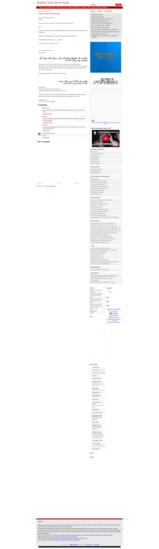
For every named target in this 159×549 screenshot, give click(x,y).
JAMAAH (99, 11)
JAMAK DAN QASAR (95, 300)
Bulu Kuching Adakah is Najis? (99, 33)
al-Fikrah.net (95, 375)
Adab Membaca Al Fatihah (98, 254)
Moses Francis (73, 544)
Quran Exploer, (55, 540)
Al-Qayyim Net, (85, 535)
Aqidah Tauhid (59, 7)
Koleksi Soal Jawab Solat (53, 2)
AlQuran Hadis (51, 7)
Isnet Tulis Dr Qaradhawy (71, 536)
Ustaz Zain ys (94, 151)
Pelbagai (99, 7)
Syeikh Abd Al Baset (96, 194)
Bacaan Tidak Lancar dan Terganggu (101, 25)
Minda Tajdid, (70, 535)
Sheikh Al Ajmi (95, 178)
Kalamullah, (59, 538)
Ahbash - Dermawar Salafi (98, 373)
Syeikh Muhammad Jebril (97, 190)
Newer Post (40, 182)
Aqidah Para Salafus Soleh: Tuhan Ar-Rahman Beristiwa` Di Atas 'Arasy (98, 384)
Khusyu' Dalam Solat (96, 255)
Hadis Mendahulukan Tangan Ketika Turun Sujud (103, 250)
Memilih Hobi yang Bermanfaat (96, 419)
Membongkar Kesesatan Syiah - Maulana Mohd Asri (104, 232)
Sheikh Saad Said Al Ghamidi (98, 180)
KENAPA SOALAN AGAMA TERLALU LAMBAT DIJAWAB (104, 36)
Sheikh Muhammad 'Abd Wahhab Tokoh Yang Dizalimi (105, 217)
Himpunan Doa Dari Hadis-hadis (99, 203)
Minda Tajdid (95, 422)
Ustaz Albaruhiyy (95, 163)
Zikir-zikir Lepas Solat (97, 205)
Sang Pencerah (101, 369)
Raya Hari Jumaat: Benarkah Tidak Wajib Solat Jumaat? (106, 31)
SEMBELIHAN (93, 311)
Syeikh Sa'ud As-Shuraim (97, 192)
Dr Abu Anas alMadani (97, 153)
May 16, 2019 (46, 137)
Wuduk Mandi (76, 7)
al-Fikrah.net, (56, 535)
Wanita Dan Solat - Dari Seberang (99, 259)
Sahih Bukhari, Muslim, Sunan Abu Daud (70, 540)
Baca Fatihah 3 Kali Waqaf (50, 13)
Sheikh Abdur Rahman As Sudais (99, 182)
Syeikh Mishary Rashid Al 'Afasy (99, 188)
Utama (40, 7)
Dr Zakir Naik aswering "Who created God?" (102, 278)
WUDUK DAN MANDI (95, 295)
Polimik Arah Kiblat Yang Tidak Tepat (100, 248)
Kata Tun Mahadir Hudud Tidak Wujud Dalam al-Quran (98, 445)
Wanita (89, 7)
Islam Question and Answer (96, 403)
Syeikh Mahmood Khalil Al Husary (100, 186)
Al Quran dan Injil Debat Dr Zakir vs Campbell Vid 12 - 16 (105, 227)
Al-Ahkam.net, (63, 535)
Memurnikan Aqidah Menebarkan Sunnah (97, 416)
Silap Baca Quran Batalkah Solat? (100, 21)
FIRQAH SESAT (96, 392)
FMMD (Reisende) (96, 395)
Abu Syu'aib (95, 370)
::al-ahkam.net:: (96, 367)
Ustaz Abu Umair (95, 161)
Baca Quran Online (96, 171)
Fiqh (65, 7)
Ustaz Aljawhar (95, 159)
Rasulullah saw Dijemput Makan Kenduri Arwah (103, 238)
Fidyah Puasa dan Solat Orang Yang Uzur (102, 23)
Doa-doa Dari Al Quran (97, 201)
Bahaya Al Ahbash (96, 381)
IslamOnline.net (96, 409)
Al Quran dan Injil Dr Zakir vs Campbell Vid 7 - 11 (103, 225)
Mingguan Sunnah (96, 425)
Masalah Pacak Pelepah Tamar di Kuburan (101, 236)
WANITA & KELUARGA (95, 290)
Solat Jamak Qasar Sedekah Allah (99, 211)
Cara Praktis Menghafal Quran (98, 215)
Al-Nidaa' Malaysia (96, 378)
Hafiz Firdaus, (77, 535)
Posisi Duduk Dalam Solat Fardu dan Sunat (102, 19)
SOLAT (92, 11)
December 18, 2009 (47, 113)
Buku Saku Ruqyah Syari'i (98, 213)
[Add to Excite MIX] (113, 317)
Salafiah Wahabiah (96, 432)
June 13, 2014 (46, 130)
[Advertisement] (105, 105)
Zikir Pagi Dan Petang (96, 207)
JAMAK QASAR (109, 11)
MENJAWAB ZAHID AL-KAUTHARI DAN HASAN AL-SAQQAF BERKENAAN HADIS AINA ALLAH (98, 435)
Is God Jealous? (95, 280)
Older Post (77, 182)
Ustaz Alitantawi (95, 157)
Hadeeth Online (95, 172)
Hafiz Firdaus (95, 399)
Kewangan (104, 7)
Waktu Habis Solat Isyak (98, 16)
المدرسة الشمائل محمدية (47, 133)
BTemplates (96, 544)
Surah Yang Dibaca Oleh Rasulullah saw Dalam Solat (105, 29)
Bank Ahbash (95, 388)
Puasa (45, 7)
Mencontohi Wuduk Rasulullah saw (100, 209)
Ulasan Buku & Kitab (97, 440)
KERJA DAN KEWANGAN (96, 305)
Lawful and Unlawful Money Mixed (98, 406)
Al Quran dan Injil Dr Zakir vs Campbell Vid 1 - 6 (103, 223)
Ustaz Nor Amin (96, 443)
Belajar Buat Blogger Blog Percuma (100, 269)
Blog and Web (89, 544)
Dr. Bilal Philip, (66, 538)
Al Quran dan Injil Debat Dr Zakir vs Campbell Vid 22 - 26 (105, 230)
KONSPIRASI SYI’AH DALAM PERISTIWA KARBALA (97, 428)
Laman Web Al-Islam (97, 412)
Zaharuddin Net (96, 448)
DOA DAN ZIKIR (94, 307)
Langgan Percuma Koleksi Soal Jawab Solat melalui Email (107, 123)
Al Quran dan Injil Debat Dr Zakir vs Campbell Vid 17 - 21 (105, 228)
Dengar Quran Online (96, 169)
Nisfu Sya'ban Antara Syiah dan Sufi (100, 234)
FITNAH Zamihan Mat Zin (98, 389)
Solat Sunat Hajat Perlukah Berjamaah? (101, 263)
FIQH (91, 302)
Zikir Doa (70, 7)
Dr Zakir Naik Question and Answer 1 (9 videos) (103, 282)
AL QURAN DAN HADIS (96, 293)
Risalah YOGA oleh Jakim (97, 257)
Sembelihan (83, 7)
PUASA (91, 309)
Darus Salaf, (56, 536)
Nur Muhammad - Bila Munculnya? (100, 242)
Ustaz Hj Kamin (95, 155)
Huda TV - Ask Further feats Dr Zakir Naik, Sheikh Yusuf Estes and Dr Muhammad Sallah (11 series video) (105, 276)
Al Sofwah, (62, 536)
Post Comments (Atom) (50, 186)
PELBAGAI (92, 292)
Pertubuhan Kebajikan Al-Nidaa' (104, 535)
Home (58, 182)
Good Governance (96, 396)
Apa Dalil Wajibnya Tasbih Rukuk (100, 27)
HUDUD (92, 312)
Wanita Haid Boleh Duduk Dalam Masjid (101, 240)
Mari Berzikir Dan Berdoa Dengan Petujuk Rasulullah (104, 261)
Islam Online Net (83, 538)
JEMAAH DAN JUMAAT (96, 299)
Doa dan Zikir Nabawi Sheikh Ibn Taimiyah (102, 199)
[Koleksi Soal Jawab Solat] (114, 314)
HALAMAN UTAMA (97, 14)
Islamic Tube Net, (74, 538)
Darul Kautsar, (92, 535)
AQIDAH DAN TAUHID (95, 304)
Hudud (93, 7)
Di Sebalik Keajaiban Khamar (98, 252)
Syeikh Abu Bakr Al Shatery (98, 184)
